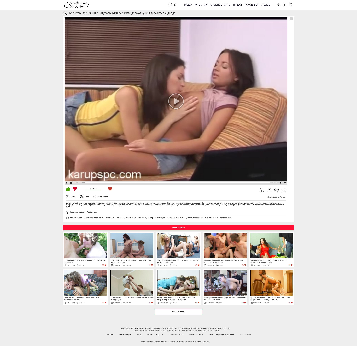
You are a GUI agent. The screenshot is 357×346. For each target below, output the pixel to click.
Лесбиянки (92, 212)
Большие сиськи (77, 212)
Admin (282, 197)
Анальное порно (220, 5)
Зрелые (265, 5)
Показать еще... (178, 312)
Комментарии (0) (283, 190)
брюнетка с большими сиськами (131, 218)
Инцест (237, 5)
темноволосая (211, 218)
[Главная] (176, 5)
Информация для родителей (221, 335)
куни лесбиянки (195, 218)
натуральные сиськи (176, 218)
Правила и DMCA (196, 335)
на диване (110, 218)
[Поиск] (170, 4)
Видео (188, 5)
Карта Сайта (245, 335)
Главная (109, 335)
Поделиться (276, 190)
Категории (201, 5)
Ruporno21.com (140, 328)
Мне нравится (68, 189)
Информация (261, 190)
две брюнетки (76, 218)
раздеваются (225, 218)
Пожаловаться (269, 190)
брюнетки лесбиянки (94, 218)
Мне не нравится (75, 189)
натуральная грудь (156, 218)
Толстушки (251, 5)
